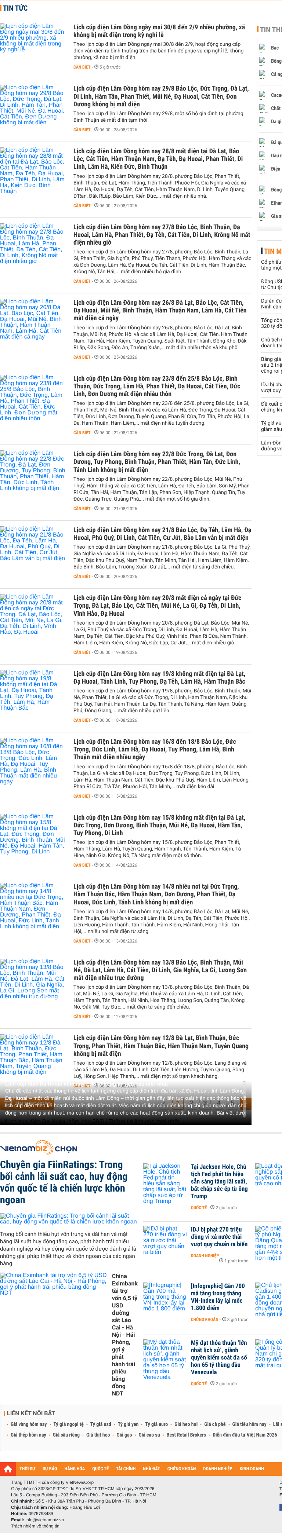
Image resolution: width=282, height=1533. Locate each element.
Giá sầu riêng (66, 1435)
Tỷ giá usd (100, 1424)
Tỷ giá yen (128, 1424)
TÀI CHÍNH (125, 1469)
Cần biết (82, 67)
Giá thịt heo (98, 1435)
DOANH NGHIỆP (217, 1469)
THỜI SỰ (27, 1469)
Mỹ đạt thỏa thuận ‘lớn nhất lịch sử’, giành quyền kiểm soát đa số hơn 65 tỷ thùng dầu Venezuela (219, 1357)
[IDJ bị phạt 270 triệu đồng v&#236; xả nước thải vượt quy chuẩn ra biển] (165, 1240)
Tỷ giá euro (156, 1424)
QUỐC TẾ (100, 1469)
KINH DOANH (252, 1469)
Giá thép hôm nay (28, 1435)
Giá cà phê (214, 1424)
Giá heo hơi (186, 1424)
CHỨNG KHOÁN (181, 1469)
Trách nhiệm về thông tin (35, 1526)
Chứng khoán (204, 1319)
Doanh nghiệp (205, 1255)
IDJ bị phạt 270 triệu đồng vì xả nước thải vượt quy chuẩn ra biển (219, 1237)
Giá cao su (149, 1435)
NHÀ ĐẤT (151, 1469)
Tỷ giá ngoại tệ (69, 1424)
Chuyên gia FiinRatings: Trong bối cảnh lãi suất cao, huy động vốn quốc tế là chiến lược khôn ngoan (63, 1182)
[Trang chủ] (8, 1468)
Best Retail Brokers (186, 1435)
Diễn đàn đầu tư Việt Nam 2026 (245, 1435)
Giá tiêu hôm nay (249, 1424)
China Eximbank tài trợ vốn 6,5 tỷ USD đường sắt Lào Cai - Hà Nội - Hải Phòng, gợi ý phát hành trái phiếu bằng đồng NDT (125, 1335)
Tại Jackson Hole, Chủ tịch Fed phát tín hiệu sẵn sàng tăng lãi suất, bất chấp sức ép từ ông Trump (219, 1181)
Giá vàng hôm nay (29, 1424)
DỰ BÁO (50, 1469)
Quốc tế (199, 1207)
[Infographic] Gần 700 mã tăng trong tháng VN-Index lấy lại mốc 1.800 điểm (218, 1297)
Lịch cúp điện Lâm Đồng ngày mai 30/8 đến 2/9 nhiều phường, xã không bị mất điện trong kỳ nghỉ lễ (159, 31)
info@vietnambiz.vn (44, 1519)
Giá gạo (124, 1435)
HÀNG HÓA (75, 1469)
